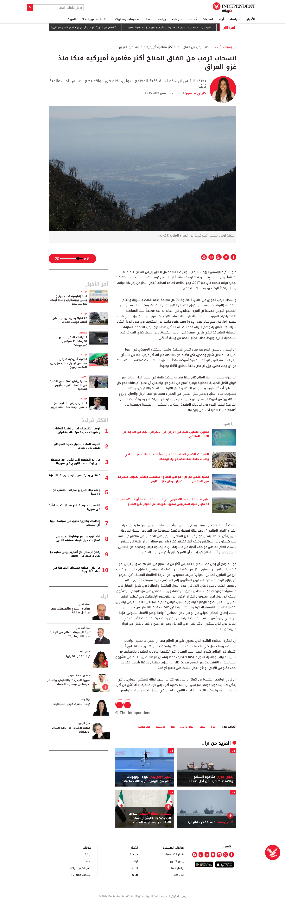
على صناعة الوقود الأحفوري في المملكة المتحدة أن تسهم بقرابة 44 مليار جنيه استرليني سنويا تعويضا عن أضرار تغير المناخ (163, 502)
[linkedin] (207, 855)
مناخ (213, 727)
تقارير (84, 377)
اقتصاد (208, 19)
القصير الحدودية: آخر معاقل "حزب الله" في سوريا (74, 507)
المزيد (72, 19)
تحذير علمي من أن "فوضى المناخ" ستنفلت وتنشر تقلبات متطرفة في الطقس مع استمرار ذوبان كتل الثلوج (163, 479)
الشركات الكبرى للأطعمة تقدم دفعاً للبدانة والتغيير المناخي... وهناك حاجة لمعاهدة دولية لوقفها (165, 457)
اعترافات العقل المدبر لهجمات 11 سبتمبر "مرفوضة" (73, 341)
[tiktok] (201, 855)
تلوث (202, 727)
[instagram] (219, 855)
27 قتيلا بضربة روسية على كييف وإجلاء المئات (69, 320)
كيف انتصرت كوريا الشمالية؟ (72, 704)
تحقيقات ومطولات (126, 19)
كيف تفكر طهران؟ (210, 822)
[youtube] (213, 855)
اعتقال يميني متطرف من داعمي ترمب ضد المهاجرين (69, 405)
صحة (148, 19)
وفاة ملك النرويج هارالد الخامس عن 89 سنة (76, 492)
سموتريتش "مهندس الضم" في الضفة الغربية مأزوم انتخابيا (68, 385)
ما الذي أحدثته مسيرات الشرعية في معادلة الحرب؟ (76, 569)
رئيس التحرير (177, 861)
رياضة (162, 19)
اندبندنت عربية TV (94, 19)
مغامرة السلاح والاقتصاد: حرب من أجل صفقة (211, 779)
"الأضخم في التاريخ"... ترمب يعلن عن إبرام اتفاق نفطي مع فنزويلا (102, 27)
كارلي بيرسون (195, 93)
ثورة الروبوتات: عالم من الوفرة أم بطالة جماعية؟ (146, 779)
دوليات (83, 292)
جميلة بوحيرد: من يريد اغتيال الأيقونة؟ (71, 729)
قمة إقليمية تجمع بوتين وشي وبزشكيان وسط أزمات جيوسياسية (68, 300)
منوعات (177, 19)
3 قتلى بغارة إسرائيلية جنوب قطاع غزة (74, 475)
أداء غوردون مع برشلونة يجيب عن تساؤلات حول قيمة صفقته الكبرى (78, 538)
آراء (221, 19)
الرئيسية (230, 47)
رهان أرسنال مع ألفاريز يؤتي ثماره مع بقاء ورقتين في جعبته (75, 554)
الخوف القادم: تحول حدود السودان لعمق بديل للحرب (77, 446)
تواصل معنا (177, 867)
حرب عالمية (144, 727)
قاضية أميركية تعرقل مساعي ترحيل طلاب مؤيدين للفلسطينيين (68, 363)
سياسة (235, 19)
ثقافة (193, 19)
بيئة (172, 727)
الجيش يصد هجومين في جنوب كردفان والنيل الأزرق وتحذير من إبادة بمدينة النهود (188, 27)
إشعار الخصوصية (174, 854)
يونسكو (160, 727)
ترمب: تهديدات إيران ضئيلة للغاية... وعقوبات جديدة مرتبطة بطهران (76, 430)
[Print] (204, 257)
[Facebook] (231, 855)
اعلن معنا (179, 874)
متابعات (83, 333)
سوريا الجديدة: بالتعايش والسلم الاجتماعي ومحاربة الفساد (150, 818)
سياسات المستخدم (173, 847)
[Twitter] (225, 855)
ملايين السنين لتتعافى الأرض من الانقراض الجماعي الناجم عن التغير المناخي (166, 434)
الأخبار (251, 19)
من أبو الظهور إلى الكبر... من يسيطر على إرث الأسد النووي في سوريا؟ (75, 461)
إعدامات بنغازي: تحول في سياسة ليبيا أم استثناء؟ (75, 523)
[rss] (194, 855)
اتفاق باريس (187, 727)
